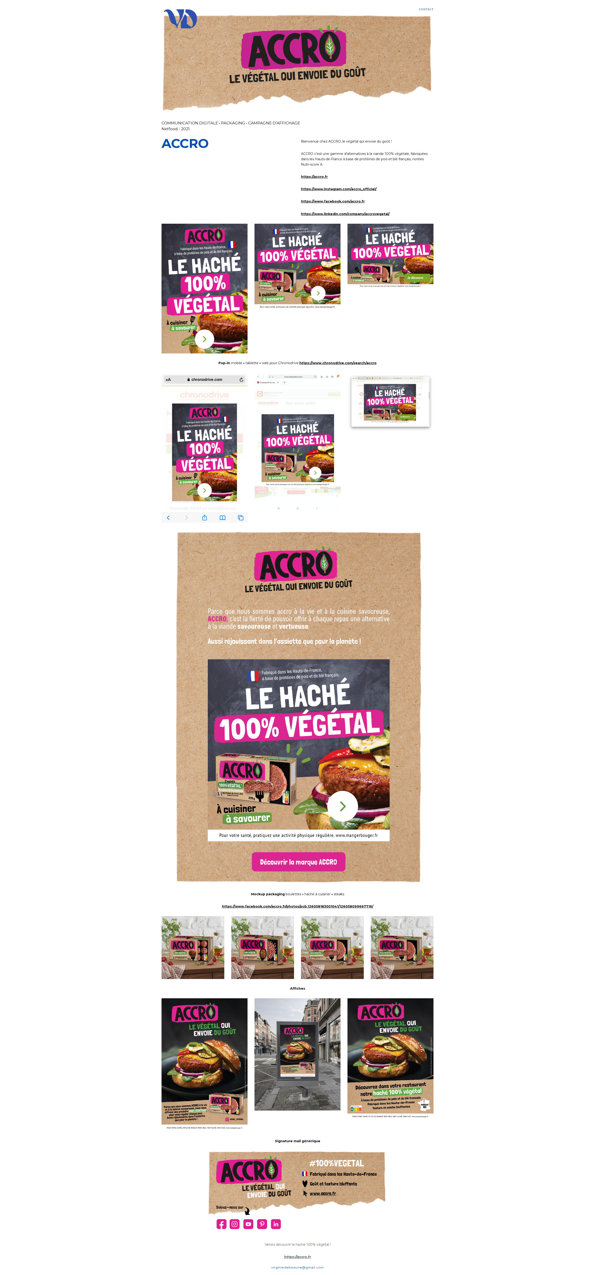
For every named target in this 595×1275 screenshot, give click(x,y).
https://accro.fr (314, 177)
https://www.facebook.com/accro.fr (333, 201)
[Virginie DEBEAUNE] (180, 19)
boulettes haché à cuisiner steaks (297, 894)
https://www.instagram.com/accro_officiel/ (339, 189)
